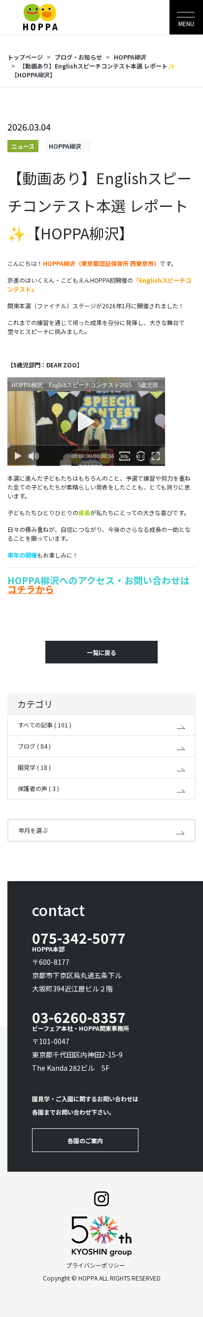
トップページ (25, 57)
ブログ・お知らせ (78, 57)
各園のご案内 (85, 1140)
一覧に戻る (101, 652)
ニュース (22, 146)
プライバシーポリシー (95, 1265)
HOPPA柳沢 (133, 57)
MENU (186, 23)
